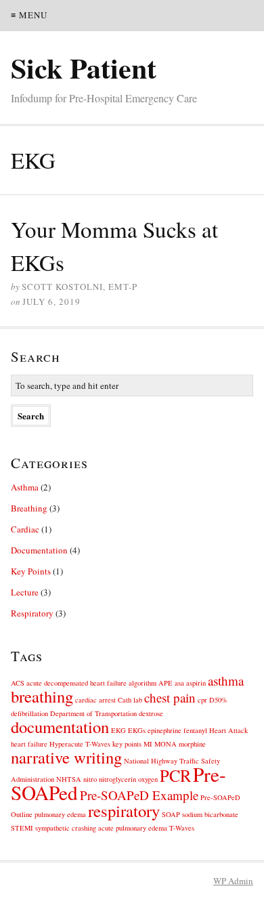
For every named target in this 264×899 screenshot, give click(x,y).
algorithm (142, 683)
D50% (218, 700)
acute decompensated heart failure (76, 683)
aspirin (196, 683)
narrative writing (66, 757)
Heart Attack (228, 730)
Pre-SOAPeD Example (139, 795)
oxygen (148, 779)
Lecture (25, 592)
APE (165, 683)
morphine (192, 744)
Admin (233, 881)
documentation (60, 726)
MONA (165, 744)
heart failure (29, 744)
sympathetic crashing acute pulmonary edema (101, 828)
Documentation (39, 550)
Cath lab (130, 700)
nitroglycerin (117, 779)
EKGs (137, 730)
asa (179, 683)
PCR (175, 775)
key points (126, 744)
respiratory (124, 810)
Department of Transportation (93, 713)
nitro (90, 779)
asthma (226, 680)
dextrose (151, 713)
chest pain (170, 697)
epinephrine (164, 730)
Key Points (31, 571)
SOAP (171, 814)
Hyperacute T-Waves (79, 744)
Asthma (25, 487)
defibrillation (29, 713)
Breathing (29, 508)
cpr (202, 700)
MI (148, 744)
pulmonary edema (60, 814)
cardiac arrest (95, 700)
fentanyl (195, 730)
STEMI (22, 828)
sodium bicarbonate (210, 814)
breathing (42, 696)
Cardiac (25, 529)
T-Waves (181, 828)
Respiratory (32, 613)
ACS (17, 683)
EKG (118, 730)
